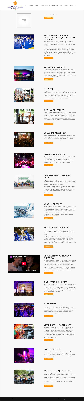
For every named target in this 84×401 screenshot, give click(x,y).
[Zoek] (75, 5)
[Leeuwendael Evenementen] (15, 5)
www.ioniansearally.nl (54, 215)
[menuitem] (26, 5)
